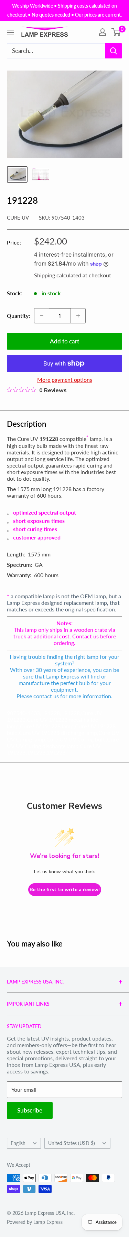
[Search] (113, 50)
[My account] (102, 32)
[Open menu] (10, 32)
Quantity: (18, 315)
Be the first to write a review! (65, 889)
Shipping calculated (57, 275)
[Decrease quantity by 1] (41, 315)
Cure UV (18, 217)
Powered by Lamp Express (35, 1222)
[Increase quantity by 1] (78, 315)
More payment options (64, 379)
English (18, 1143)
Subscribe (29, 1110)
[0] (116, 32)
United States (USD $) (71, 1143)
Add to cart (64, 341)
